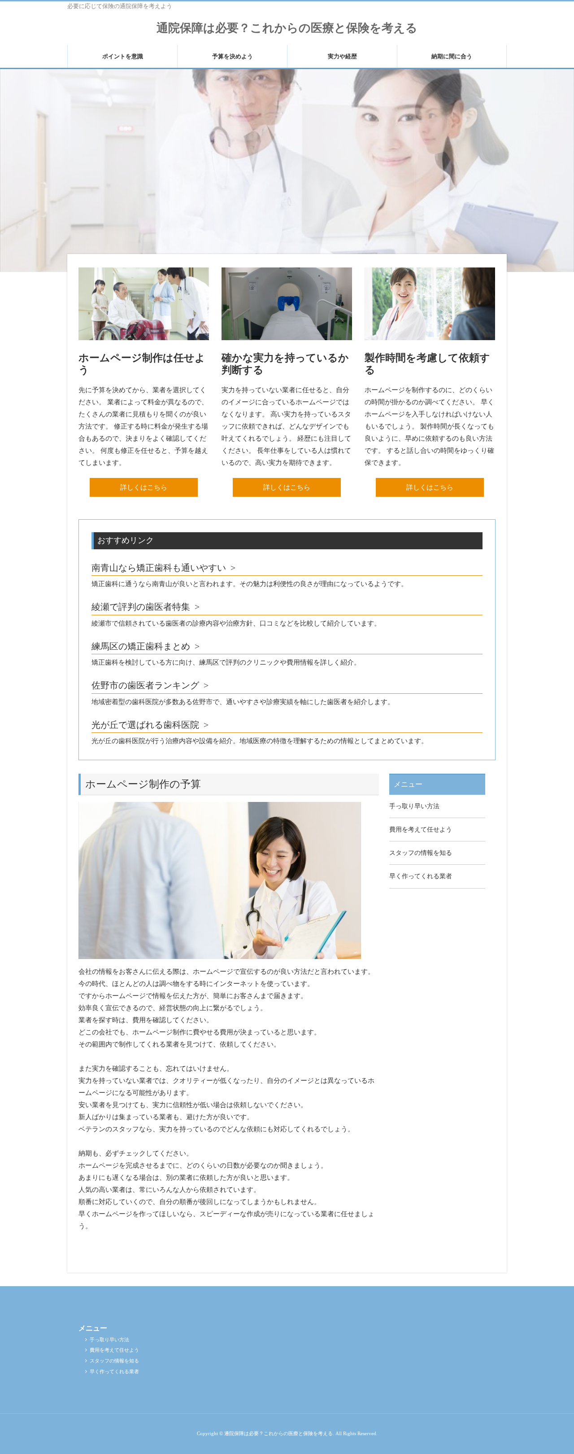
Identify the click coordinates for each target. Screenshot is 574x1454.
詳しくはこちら (143, 487)
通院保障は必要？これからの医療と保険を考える (287, 28)
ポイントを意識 (122, 56)
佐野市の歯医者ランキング (145, 685)
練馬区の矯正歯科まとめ (140, 646)
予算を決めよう (232, 56)
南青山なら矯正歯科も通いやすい (158, 568)
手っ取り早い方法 (414, 806)
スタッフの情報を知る (420, 853)
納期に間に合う (451, 56)
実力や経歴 (342, 56)
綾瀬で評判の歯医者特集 (140, 607)
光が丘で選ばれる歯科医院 (145, 725)
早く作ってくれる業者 (420, 876)
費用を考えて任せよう (420, 829)
